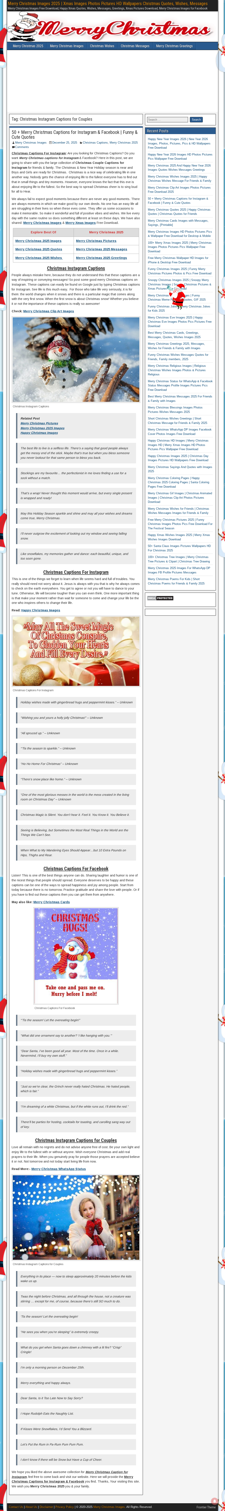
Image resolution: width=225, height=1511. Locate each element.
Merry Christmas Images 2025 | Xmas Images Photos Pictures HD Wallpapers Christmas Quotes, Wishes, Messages (108, 3)
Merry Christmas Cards (51, 902)
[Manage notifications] (214, 1501)
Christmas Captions (95, 142)
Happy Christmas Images (39, 432)
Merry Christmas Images (66, 46)
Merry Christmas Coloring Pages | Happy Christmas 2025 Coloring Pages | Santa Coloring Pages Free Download (178, 482)
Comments (22, 147)
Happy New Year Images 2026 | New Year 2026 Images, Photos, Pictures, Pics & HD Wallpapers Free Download (179, 143)
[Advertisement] (112, 81)
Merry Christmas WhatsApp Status (58, 1169)
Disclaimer (46, 1507)
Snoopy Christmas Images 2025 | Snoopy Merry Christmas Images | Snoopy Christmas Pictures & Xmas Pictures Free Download (179, 284)
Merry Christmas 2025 (28, 46)
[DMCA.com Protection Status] (160, 599)
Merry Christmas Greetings (174, 46)
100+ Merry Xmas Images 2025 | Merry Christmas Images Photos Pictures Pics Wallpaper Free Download (180, 247)
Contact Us (16, 1507)
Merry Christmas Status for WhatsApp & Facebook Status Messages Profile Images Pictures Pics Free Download (180, 385)
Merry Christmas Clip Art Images (48, 311)
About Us (31, 1507)
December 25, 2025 (64, 142)
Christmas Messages (135, 46)
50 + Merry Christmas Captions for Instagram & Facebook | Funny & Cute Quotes (75, 134)
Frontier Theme (206, 1507)
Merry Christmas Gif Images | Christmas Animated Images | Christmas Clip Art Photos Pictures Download (180, 498)
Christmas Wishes (102, 46)
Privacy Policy (64, 1507)
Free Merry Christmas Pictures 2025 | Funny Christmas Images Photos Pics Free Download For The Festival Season (180, 524)
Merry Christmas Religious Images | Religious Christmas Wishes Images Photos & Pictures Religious (177, 370)
